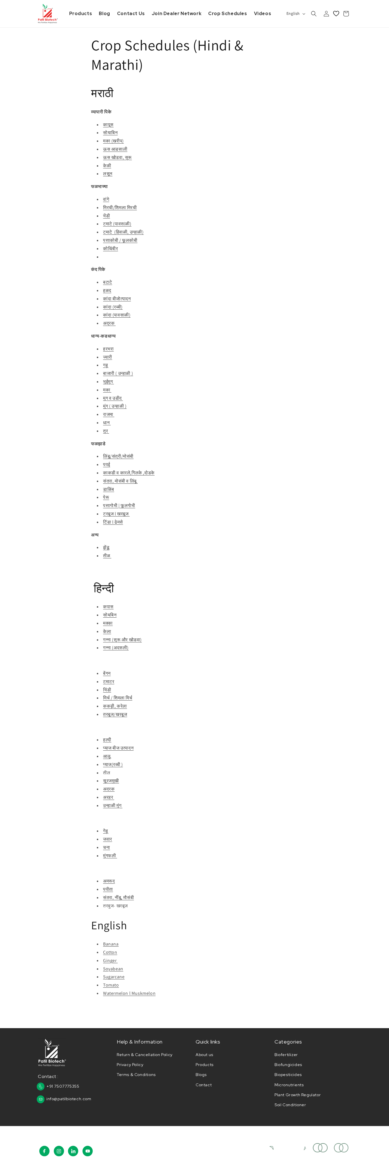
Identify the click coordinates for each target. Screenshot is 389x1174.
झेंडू (106, 547)
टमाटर (108, 682)
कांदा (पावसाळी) (116, 315)
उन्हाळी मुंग (112, 805)
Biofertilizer (286, 1054)
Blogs (201, 1074)
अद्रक (109, 323)
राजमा (108, 414)
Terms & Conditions (136, 1074)
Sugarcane (113, 977)
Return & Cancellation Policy (145, 1054)
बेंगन (107, 673)
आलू (106, 756)
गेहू (105, 831)
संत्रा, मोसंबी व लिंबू (120, 481)
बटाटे (107, 282)
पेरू (106, 497)
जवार (107, 839)
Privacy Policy (130, 1064)
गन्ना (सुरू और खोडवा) (122, 640)
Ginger (110, 960)
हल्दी (107, 740)
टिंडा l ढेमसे (113, 522)
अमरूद (109, 881)
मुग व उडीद (113, 398)
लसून (107, 174)
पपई (106, 464)
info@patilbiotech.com (68, 1098)
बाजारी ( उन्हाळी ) (118, 373)
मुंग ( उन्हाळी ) (115, 406)
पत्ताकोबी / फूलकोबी (120, 240)
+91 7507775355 (62, 1086)
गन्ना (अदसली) (116, 648)
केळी (107, 166)
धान (107, 423)
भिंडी (107, 690)
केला (107, 631)
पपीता (108, 889)
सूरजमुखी (111, 781)
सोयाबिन (110, 133)
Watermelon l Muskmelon (129, 993)
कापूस (108, 125)
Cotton (110, 952)
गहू (105, 365)
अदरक (108, 789)
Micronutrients (289, 1084)
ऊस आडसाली (115, 149)
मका (107, 390)
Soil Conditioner (290, 1104)
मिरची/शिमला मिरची (120, 208)
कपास (108, 607)
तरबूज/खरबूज (115, 714)
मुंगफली (110, 856)
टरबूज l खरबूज (116, 514)
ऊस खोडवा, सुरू (117, 157)
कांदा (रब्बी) (113, 307)
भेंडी (106, 216)
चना (106, 847)
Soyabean (113, 969)
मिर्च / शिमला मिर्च (117, 698)
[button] (314, 13)
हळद (107, 290)
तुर (106, 431)
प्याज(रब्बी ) (113, 764)
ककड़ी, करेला (115, 706)
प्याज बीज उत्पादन (118, 748)
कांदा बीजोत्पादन (117, 299)
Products (205, 1064)
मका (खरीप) (113, 141)
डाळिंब (108, 489)
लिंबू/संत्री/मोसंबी (118, 456)
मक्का (108, 623)
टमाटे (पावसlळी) (117, 224)
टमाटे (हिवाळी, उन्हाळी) (123, 232)
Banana (111, 944)
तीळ (107, 556)
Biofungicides (288, 1064)
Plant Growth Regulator (298, 1094)
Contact (204, 1084)
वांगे (106, 199)
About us (204, 1054)
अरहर (108, 797)
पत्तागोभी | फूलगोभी (119, 506)
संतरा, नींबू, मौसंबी (118, 898)
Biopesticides (288, 1074)
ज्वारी (107, 357)
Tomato (111, 985)
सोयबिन (109, 615)
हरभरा (108, 349)
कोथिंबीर (110, 249)
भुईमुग (108, 382)
